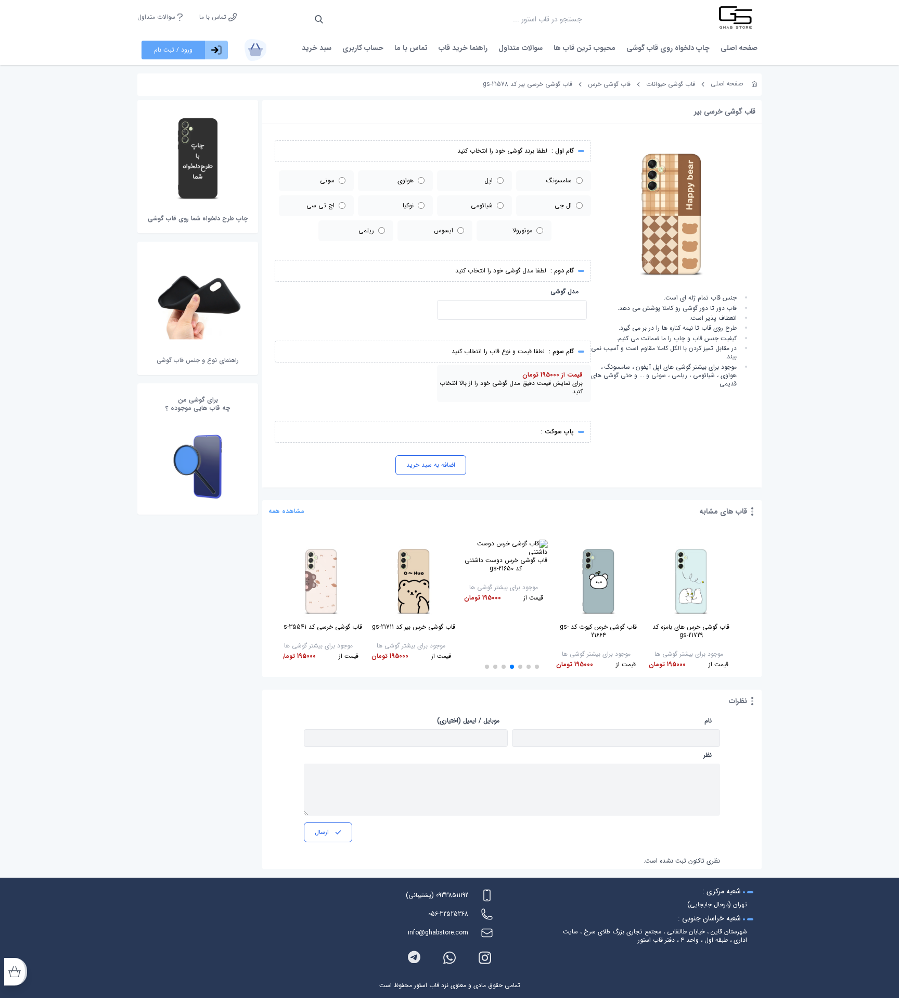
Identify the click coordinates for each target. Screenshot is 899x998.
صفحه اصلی (739, 48)
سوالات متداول (157, 17)
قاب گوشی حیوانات (670, 84)
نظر (707, 755)
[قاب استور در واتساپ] (449, 958)
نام (708, 721)
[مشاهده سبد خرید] (255, 50)
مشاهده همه (286, 511)
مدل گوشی (564, 292)
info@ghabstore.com (438, 933)
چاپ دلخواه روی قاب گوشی (668, 48)
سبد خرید (316, 48)
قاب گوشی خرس (609, 84)
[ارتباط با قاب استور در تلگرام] (414, 958)
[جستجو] (319, 19)
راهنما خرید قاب (463, 48)
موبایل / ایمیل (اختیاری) (468, 721)
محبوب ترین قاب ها (584, 48)
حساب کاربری (362, 48)
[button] (537, 667)
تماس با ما (213, 17)
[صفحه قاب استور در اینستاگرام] (485, 958)
